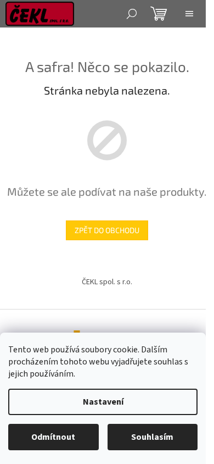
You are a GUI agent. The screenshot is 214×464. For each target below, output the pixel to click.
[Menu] (189, 14)
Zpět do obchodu (107, 230)
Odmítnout (53, 437)
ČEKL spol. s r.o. (107, 282)
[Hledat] (132, 14)
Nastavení (103, 402)
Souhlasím (152, 437)
